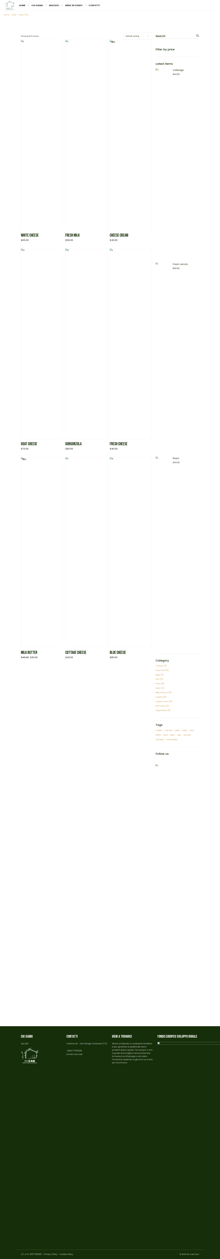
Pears (176, 458)
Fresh (158, 735)
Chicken (168, 730)
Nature (187, 735)
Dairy (177, 730)
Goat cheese (29, 444)
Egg (192, 730)
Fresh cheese (118, 444)
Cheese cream (119, 235)
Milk (179, 735)
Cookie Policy (66, 1254)
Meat (172, 735)
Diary (185, 730)
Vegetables (172, 739)
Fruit (165, 735)
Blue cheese (118, 652)
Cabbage (178, 70)
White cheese (30, 235)
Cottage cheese (75, 652)
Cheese (159, 730)
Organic (160, 739)
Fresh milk (72, 235)
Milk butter (29, 652)
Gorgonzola (73, 444)
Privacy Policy (51, 1254)
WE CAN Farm (193, 1254)
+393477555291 (74, 1050)
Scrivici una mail (74, 1054)
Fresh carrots (180, 264)
